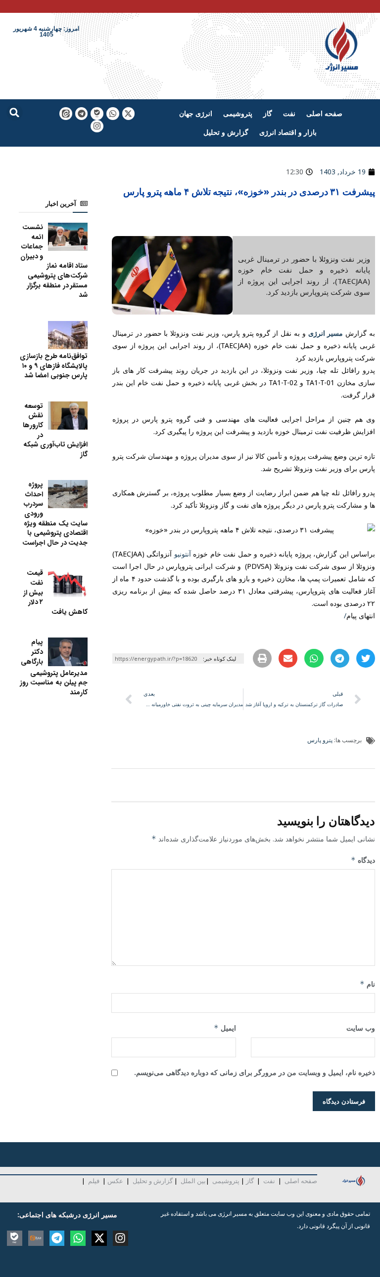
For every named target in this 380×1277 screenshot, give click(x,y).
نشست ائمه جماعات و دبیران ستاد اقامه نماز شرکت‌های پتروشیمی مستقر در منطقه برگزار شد (54, 261)
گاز (267, 113)
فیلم (93, 1180)
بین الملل (193, 1180)
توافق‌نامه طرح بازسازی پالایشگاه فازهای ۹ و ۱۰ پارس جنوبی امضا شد (54, 366)
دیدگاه (363, 860)
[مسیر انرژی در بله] (97, 113)
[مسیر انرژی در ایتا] (65, 113)
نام (367, 984)
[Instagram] (97, 126)
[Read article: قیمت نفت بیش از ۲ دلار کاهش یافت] (68, 582)
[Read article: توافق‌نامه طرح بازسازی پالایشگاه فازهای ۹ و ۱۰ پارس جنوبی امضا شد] (68, 335)
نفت (289, 113)
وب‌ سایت (360, 1028)
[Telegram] (81, 113)
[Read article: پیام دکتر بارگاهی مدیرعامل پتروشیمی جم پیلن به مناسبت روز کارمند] (68, 652)
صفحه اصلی (324, 113)
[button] (14, 112)
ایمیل (225, 1028)
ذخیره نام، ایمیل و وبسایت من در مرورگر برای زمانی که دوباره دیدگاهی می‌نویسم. (254, 1072)
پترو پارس (319, 740)
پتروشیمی (237, 113)
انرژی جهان (195, 113)
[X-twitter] (128, 113)
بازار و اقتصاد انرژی (288, 132)
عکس (115, 1180)
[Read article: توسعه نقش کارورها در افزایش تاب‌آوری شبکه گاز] (68, 415)
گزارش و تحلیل (225, 132)
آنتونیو (182, 554)
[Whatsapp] (112, 113)
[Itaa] (36, 1238)
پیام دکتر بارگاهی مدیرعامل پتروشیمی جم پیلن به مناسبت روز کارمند (54, 667)
